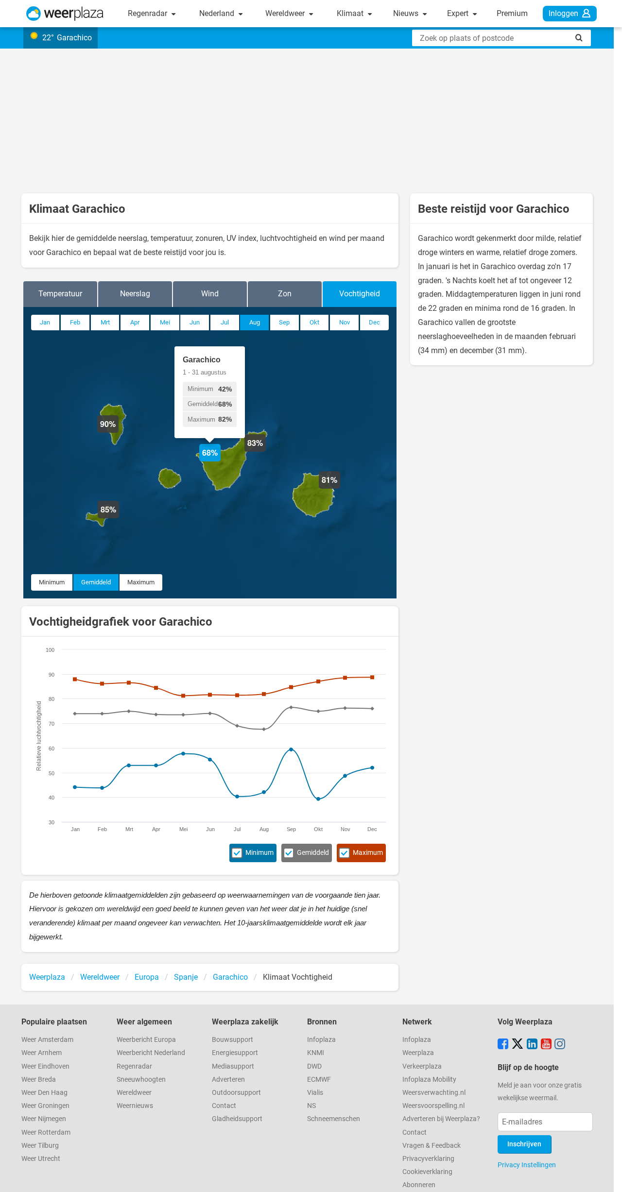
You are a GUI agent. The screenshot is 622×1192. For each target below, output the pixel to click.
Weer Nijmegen (43, 1119)
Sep (284, 322)
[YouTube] (546, 1045)
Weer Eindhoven (45, 1066)
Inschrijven (524, 1144)
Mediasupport (233, 1066)
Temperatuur (60, 293)
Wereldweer (286, 13)
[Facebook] (503, 1045)
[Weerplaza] (64, 13)
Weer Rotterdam (45, 1132)
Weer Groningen (45, 1106)
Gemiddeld (96, 582)
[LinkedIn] (532, 1045)
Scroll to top (606, 1176)
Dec (374, 322)
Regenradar (148, 13)
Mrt (105, 322)
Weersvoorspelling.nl (433, 1106)
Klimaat (351, 13)
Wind (210, 293)
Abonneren (418, 1185)
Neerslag (135, 293)
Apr (134, 322)
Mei (165, 322)
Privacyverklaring (428, 1159)
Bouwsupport (232, 1040)
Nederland (217, 13)
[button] (340, 488)
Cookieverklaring (427, 1172)
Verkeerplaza (422, 1066)
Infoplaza (321, 1040)
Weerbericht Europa (146, 1040)
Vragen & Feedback (431, 1145)
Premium (512, 13)
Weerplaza (418, 1053)
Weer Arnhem (41, 1053)
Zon (285, 293)
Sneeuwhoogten (141, 1079)
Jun (195, 322)
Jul (225, 322)
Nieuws (406, 13)
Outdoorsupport (236, 1093)
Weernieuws (135, 1106)
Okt (314, 322)
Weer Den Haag (44, 1093)
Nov (344, 322)
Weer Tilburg (40, 1145)
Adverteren (228, 1079)
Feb (75, 322)
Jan (45, 322)
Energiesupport (235, 1053)
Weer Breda (38, 1079)
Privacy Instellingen (527, 1165)
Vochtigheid (359, 293)
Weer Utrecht (40, 1159)
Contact (224, 1106)
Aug (254, 322)
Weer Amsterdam (47, 1040)
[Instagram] (559, 1045)
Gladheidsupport (237, 1119)
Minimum (52, 582)
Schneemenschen (333, 1119)
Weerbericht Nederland (151, 1053)
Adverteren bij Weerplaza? (441, 1119)
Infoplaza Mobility (429, 1079)
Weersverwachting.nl (434, 1093)
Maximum (141, 582)
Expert (458, 13)
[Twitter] (517, 1045)
